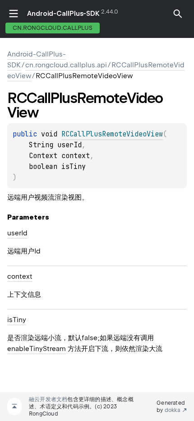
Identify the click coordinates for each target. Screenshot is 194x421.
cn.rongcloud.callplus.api (66, 65)
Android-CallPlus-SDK (63, 13)
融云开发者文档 (48, 399)
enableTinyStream (36, 349)
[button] (178, 19)
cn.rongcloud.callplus (52, 27)
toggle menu (13, 13)
